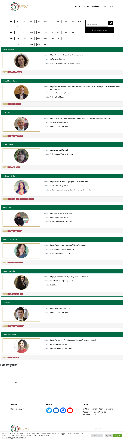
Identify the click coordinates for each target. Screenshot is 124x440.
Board (77, 6)
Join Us (86, 6)
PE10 (79, 22)
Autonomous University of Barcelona (63, 190)
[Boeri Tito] (21, 124)
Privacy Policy (99, 429)
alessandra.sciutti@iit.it (58, 344)
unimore (19, 72)
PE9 (72, 22)
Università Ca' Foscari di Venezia (62, 154)
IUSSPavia (16, 294)
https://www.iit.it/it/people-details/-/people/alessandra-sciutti (73, 340)
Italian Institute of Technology (61, 348)
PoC (45, 44)
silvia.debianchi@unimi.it (59, 186)
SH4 (38, 38)
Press (112, 6)
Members (95, 6)
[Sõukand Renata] (21, 155)
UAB (18, 199)
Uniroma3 (19, 262)
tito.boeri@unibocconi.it (59, 122)
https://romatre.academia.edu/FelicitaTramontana (68, 245)
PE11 (18, 26)
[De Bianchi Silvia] (21, 187)
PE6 (52, 22)
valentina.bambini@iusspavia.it (61, 281)
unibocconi (20, 135)
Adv (24, 44)
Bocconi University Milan (59, 126)
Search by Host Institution (100, 30)
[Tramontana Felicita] (21, 250)
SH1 (18, 38)
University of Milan (85, 190)
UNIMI (31, 199)
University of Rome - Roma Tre (61, 253)
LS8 (65, 32)
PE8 (65, 22)
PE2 (24, 22)
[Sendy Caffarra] (21, 60)
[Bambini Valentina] (21, 282)
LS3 (31, 32)
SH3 (31, 38)
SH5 (45, 38)
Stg (18, 44)
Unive (18, 167)
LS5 (45, 32)
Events (104, 6)
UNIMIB (19, 230)
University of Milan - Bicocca (61, 222)
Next (16, 382)
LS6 (52, 32)
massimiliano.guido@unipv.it (60, 93)
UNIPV (18, 104)
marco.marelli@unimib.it (59, 217)
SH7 (58, 38)
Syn (38, 44)
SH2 (25, 38)
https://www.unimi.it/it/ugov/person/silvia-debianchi (69, 182)
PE (11, 22)
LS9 (72, 32)
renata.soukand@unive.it (59, 150)
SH (11, 38)
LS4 (38, 32)
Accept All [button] (117, 436)
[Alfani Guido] (21, 314)
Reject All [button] (109, 436)
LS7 (58, 32)
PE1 (18, 22)
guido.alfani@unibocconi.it (60, 308)
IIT (9, 357)
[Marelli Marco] (21, 219)
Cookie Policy (110, 429)
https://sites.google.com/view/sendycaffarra (66, 55)
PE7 (58, 22)
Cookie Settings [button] (97, 436)
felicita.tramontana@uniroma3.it (62, 249)
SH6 (52, 38)
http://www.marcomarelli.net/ (61, 213)
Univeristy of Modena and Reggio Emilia (65, 63)
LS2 (24, 32)
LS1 (18, 32)
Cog (31, 44)
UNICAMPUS (24, 199)
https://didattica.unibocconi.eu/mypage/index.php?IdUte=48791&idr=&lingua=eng (80, 118)
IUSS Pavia (54, 285)
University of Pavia (57, 97)
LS (11, 32)
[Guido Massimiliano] (21, 92)
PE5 (45, 22)
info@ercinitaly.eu (17, 409)
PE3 (31, 22)
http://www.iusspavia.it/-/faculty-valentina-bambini (69, 277)
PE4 (38, 22)
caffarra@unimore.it (57, 59)
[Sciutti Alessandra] (21, 345)
